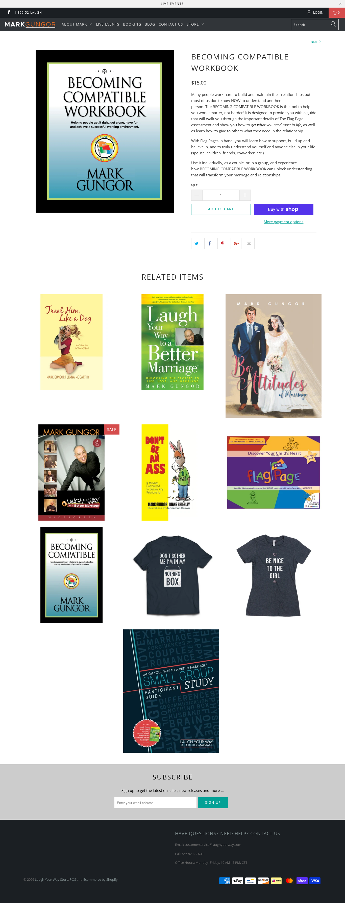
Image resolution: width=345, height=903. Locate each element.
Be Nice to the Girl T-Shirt (274, 575)
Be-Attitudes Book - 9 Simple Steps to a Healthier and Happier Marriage (274, 356)
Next (314, 42)
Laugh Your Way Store (51, 879)
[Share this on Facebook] (209, 243)
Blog (150, 24)
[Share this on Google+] (236, 243)
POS (73, 879)
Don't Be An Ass (172, 472)
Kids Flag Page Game (274, 472)
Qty (194, 184)
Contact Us (171, 24)
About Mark (75, 24)
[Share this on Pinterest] (222, 243)
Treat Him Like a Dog (71, 342)
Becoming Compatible (71, 575)
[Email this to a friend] (249, 243)
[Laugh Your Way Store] (30, 24)
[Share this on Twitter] (196, 243)
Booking (132, 24)
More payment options (283, 221)
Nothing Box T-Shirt (172, 575)
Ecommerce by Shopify (100, 879)
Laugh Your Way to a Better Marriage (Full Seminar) (71, 472)
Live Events (107, 24)
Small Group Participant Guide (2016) (171, 691)
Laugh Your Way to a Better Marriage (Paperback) (172, 342)
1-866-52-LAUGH (28, 12)
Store (193, 24)
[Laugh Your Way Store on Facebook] (8, 12)
